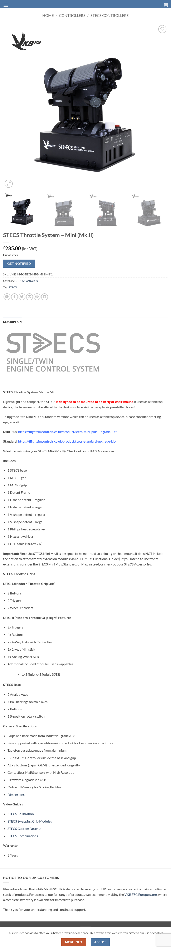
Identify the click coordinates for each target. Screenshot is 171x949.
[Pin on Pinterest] (37, 296)
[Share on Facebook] (14, 296)
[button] (5, 5)
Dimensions (16, 794)
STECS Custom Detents (24, 828)
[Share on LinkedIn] (44, 296)
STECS (13, 287)
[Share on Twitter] (22, 296)
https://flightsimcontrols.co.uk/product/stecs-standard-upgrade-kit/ (67, 441)
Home (48, 15)
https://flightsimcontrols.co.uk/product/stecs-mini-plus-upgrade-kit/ (67, 432)
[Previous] (11, 106)
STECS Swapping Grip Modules (30, 821)
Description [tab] (12, 321)
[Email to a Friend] (29, 296)
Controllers (72, 15)
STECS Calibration (21, 814)
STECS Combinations (23, 836)
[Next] (159, 106)
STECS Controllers (110, 15)
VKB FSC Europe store (140, 894)
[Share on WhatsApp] (7, 296)
